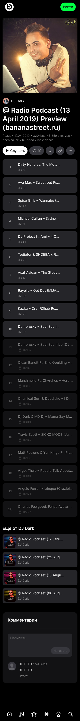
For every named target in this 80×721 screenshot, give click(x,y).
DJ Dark (17, 101)
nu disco (28, 140)
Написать (60, 650)
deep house (11, 140)
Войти (68, 7)
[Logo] (9, 7)
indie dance (45, 140)
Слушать (17, 151)
